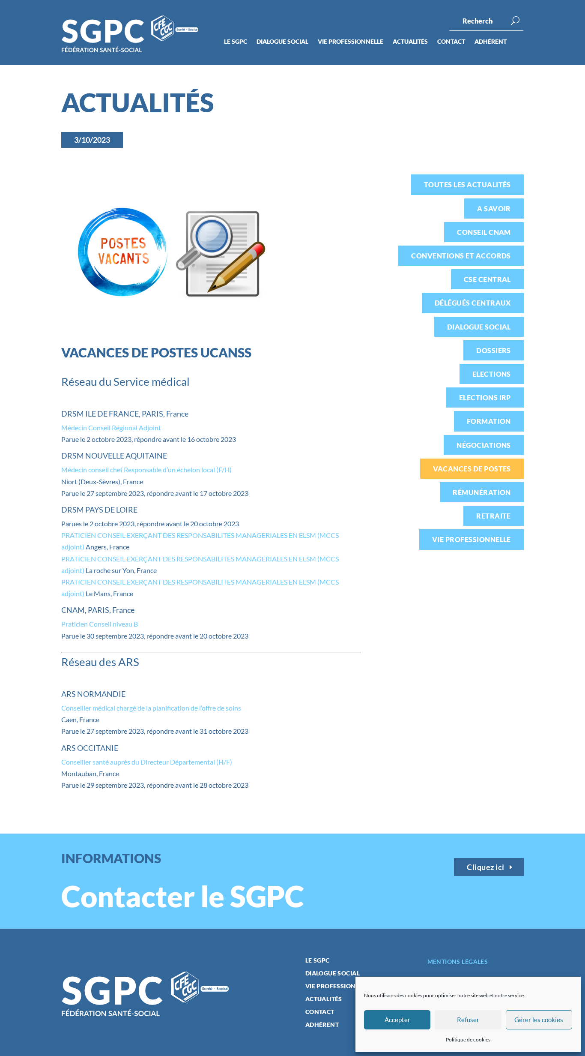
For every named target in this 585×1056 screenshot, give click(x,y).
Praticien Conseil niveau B (99, 624)
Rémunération (482, 492)
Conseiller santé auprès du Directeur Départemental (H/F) (146, 762)
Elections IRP (485, 397)
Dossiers (493, 350)
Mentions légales (457, 961)
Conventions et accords (461, 256)
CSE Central (487, 279)
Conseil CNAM (484, 232)
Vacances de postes (472, 469)
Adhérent (491, 42)
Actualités (410, 42)
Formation (489, 421)
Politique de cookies (468, 1039)
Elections (491, 374)
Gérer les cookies (538, 1019)
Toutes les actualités (467, 184)
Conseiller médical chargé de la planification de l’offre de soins (151, 708)
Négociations (484, 445)
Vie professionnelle (350, 42)
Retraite (493, 516)
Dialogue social (282, 42)
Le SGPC (235, 42)
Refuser (468, 1019)
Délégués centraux (473, 303)
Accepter (397, 1019)
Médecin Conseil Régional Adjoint (111, 427)
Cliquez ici (485, 867)
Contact (451, 42)
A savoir (494, 208)
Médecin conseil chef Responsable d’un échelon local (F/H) (146, 469)
